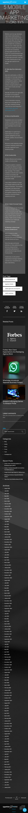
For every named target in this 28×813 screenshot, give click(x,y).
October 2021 (7, 636)
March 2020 (7, 685)
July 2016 (6, 782)
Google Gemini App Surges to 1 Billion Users (14, 472)
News (5, 446)
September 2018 (8, 731)
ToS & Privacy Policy (14, 809)
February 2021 (7, 657)
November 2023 (8, 572)
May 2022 (6, 618)
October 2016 (7, 777)
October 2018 (7, 728)
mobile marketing (9, 293)
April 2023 (6, 590)
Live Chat (25, 810)
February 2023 (7, 595)
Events (5, 444)
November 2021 (8, 634)
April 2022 (6, 621)
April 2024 (6, 560)
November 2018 (8, 726)
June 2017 (6, 756)
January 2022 (7, 629)
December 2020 (8, 662)
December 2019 (8, 692)
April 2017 (6, 761)
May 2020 (6, 680)
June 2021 (6, 646)
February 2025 (7, 534)
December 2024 (8, 539)
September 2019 (8, 700)
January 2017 (7, 769)
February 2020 (7, 687)
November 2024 (8, 542)
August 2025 (7, 519)
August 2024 (7, 549)
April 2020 (6, 682)
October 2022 (7, 606)
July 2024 (6, 552)
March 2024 (7, 562)
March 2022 (7, 623)
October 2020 (7, 667)
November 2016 (8, 774)
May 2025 (6, 526)
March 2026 (7, 501)
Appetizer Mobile (9, 284)
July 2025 (6, 521)
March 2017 (7, 764)
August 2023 (7, 580)
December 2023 (8, 570)
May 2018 (6, 741)
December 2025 (8, 508)
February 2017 (7, 767)
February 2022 (7, 626)
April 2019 (6, 713)
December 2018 (8, 723)
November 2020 (8, 664)
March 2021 (7, 654)
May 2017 (6, 759)
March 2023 (7, 593)
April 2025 (6, 529)
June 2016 (6, 784)
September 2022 (8, 608)
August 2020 (7, 672)
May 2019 (6, 710)
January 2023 (7, 598)
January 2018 (7, 746)
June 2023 (6, 585)
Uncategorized (7, 454)
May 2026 (6, 496)
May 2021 (6, 649)
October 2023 (7, 575)
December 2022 (8, 600)
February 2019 (7, 718)
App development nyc (10, 279)
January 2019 (7, 721)
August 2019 (7, 703)
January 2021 (7, 659)
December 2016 (8, 772)
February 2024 (7, 565)
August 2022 (7, 611)
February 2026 (7, 503)
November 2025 (8, 511)
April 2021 (6, 652)
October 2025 (7, 514)
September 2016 (8, 779)
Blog (5, 441)
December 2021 (8, 631)
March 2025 (7, 531)
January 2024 (7, 567)
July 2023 (6, 583)
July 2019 (6, 705)
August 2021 (7, 641)
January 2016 (7, 787)
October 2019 (7, 698)
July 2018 (6, 736)
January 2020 (7, 690)
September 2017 (8, 751)
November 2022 (8, 603)
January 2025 (7, 537)
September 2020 (8, 669)
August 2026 (7, 488)
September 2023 (8, 577)
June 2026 (6, 493)
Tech (5, 451)
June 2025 (6, 524)
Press (5, 449)
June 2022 (6, 616)
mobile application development (12, 288)
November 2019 (8, 695)
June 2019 (6, 708)
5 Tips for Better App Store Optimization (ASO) (13, 108)
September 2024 (8, 547)
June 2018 (6, 738)
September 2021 (8, 639)
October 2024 (7, 544)
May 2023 (6, 588)
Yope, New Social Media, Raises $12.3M (13, 479)
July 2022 (6, 613)
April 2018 (6, 744)
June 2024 (6, 554)
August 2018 (7, 733)
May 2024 (6, 557)
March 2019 (7, 715)
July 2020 (6, 675)
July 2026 (6, 491)
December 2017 (8, 749)
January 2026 (7, 506)
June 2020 (6, 677)
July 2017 (6, 754)
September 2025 (8, 516)
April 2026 (6, 498)
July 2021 (6, 644)
